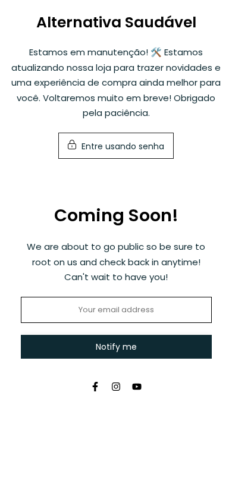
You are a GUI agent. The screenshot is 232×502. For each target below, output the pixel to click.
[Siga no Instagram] (116, 386)
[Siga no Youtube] (137, 386)
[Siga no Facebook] (95, 386)
